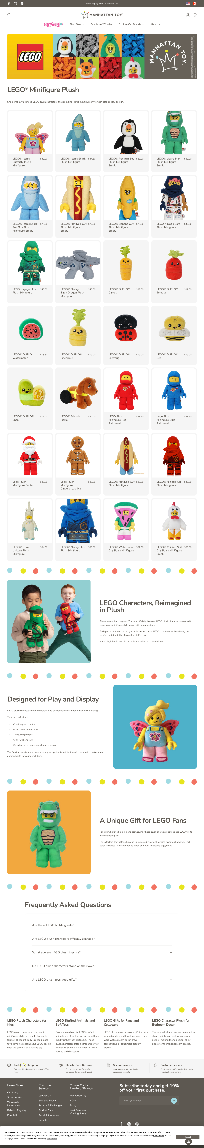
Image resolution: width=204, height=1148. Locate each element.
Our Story (12, 1092)
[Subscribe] (174, 1101)
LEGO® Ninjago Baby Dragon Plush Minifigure (72, 292)
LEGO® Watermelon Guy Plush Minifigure (121, 548)
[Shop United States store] (188, 4)
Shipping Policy (47, 1100)
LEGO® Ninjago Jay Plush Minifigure (73, 548)
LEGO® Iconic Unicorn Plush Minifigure (21, 550)
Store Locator (14, 1097)
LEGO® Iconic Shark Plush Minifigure (73, 160)
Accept (188, 1137)
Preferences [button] (52, 1139)
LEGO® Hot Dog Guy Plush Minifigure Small (74, 227)
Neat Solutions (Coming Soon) (78, 1112)
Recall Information (49, 1115)
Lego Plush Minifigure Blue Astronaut (166, 420)
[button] (188, 1141)
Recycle (43, 1120)
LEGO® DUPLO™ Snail (24, 418)
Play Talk (12, 1115)
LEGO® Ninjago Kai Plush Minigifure (169, 483)
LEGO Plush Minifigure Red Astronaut (118, 420)
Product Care (46, 1110)
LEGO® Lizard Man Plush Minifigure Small (168, 162)
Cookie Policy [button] (158, 1136)
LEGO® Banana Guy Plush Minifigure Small (121, 227)
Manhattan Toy (78, 1095)
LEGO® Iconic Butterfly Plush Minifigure (22, 162)
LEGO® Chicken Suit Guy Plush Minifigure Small (169, 550)
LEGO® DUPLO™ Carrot (120, 291)
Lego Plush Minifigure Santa (23, 483)
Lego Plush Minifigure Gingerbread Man (71, 485)
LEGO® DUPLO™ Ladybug (120, 356)
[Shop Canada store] (195, 4)
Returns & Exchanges (50, 1105)
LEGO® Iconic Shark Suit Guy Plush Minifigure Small (25, 227)
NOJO (73, 1100)
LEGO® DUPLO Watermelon (22, 356)
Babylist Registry (16, 1110)
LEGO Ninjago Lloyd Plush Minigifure (25, 291)
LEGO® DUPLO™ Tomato (168, 291)
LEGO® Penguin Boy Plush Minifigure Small (121, 162)
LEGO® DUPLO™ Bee (168, 356)
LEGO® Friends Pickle (70, 418)
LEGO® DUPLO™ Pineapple (72, 356)
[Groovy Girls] (53, 24)
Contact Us (45, 1095)
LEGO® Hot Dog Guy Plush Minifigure (122, 483)
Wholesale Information (13, 1104)
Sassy (73, 1105)
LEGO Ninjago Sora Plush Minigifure (168, 225)
